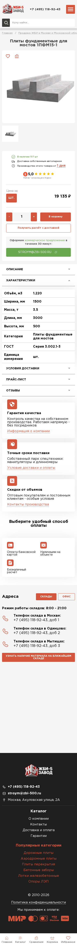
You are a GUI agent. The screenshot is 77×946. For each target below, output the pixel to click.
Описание (14, 269)
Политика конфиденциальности (38, 902)
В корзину (55, 217)
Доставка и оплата (39, 830)
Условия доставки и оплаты (31, 467)
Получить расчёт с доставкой (38, 228)
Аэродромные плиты (38, 858)
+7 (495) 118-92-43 (45, 9)
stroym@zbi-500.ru (24, 793)
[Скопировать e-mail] (56, 252)
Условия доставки (22, 368)
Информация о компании (28, 431)
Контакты (38, 824)
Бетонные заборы (38, 870)
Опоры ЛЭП (38, 881)
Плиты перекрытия (38, 864)
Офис (66, 597)
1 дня (61, 165)
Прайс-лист (16, 379)
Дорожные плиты (38, 852)
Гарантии (39, 835)
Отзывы (13, 390)
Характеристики (20, 280)
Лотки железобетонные (38, 875)
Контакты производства (28, 504)
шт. (11, 198)
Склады (46, 597)
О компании (39, 818)
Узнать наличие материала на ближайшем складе (38, 657)
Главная (7, 33)
